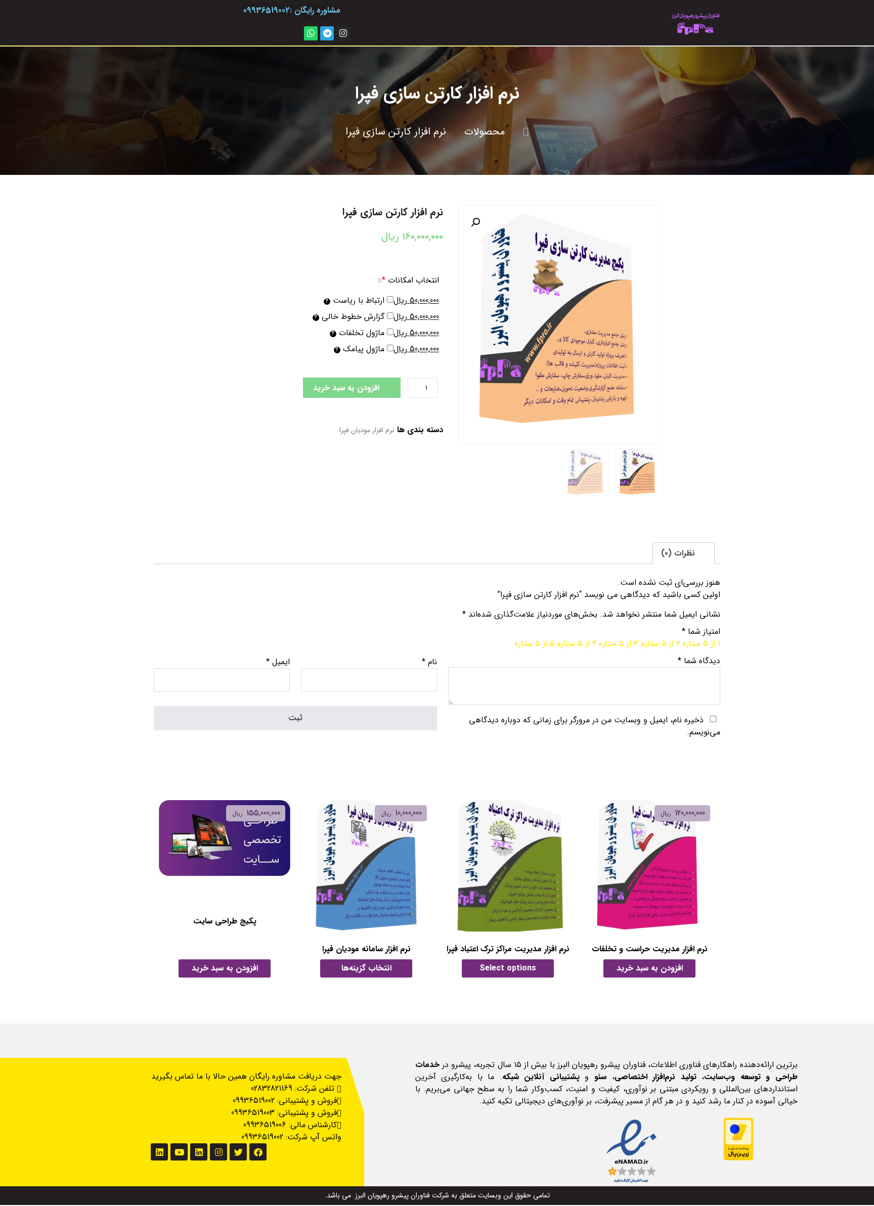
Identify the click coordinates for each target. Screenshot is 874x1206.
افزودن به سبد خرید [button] (650, 968)
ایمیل (278, 662)
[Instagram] (343, 33)
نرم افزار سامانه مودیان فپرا (366, 949)
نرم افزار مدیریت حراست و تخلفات (650, 949)
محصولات (484, 132)
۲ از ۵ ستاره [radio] (660, 643)
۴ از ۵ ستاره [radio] (576, 643)
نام (429, 662)
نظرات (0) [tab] (679, 553)
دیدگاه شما (699, 661)
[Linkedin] (159, 1152)
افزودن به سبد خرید (346, 388)
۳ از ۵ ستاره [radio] (619, 643)
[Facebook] (258, 1152)
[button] (475, 222)
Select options (507, 968)
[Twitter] (238, 1152)
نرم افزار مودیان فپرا (367, 430)
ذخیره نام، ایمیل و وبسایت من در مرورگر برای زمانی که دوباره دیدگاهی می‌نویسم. (594, 726)
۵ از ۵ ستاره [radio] (535, 643)
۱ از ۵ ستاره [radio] (701, 643)
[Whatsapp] (311, 33)
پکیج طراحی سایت (224, 921)
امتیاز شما (701, 631)
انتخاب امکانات (408, 280)
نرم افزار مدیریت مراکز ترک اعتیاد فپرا (508, 949)
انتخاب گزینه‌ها (366, 968)
